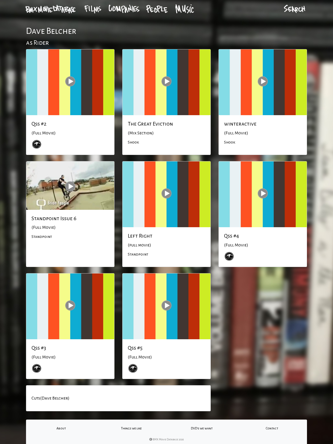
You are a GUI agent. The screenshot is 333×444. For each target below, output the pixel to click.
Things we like (131, 428)
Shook (133, 142)
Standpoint (41, 236)
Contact (272, 428)
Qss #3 (38, 348)
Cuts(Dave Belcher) (50, 398)
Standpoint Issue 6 (53, 218)
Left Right (140, 236)
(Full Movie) (43, 133)
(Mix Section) (141, 133)
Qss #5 (135, 348)
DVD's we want (202, 428)
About (61, 428)
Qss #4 (231, 236)
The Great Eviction (150, 124)
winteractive (240, 124)
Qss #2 (39, 124)
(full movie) (139, 245)
